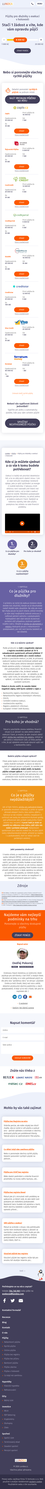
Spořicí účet (9, 1438)
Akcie (6, 1411)
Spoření (6, 1434)
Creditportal (10, 221)
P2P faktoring (9, 1415)
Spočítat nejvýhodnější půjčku (22, 423)
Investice (6, 1407)
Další (21, 1271)
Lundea (7, 453)
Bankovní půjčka (11, 1363)
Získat (21, 131)
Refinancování (10, 1390)
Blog (4, 1322)
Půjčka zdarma (10, 1367)
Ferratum (8, 364)
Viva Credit (9, 328)
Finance (14, 967)
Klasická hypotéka (11, 1386)
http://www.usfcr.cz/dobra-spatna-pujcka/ (25, 905)
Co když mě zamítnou (13, 1375)
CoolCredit (9, 185)
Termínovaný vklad (12, 1442)
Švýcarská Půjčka (12, 149)
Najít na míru (23, 99)
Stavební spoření (11, 1446)
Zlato (6, 1427)
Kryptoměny (9, 1419)
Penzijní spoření (11, 1450)
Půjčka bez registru (26, 967)
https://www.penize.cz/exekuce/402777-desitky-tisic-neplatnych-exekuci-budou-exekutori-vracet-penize (22, 896)
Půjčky (14, 453)
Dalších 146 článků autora (23, 1008)
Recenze (6, 1317)
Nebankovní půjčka (12, 1342)
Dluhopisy (8, 1423)
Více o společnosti (22, 135)
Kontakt (6, 1327)
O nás (5, 1333)
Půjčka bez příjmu (11, 1359)
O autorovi (23, 1003)
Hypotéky (6, 1382)
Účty (4, 1396)
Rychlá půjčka (10, 1346)
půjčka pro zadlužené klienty (30, 807)
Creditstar (9, 292)
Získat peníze (22, 51)
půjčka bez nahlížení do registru (20, 737)
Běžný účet (8, 1400)
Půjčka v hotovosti (11, 1371)
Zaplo (7, 114)
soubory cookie (35, 1482)
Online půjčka (10, 1350)
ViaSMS (8, 257)
